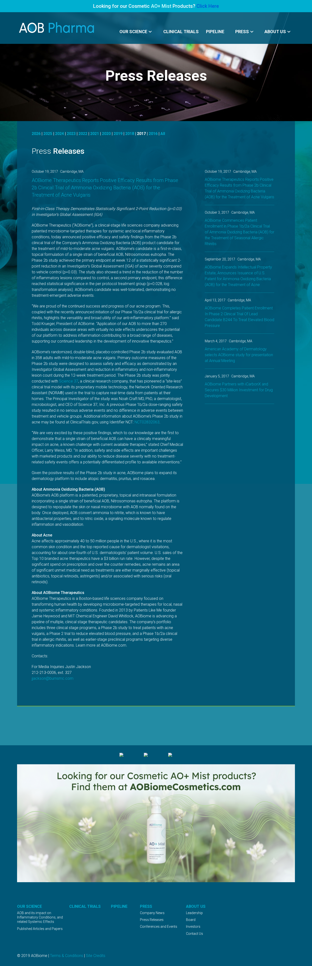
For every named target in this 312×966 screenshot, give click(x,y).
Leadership (194, 913)
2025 (47, 133)
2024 (59, 133)
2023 (71, 133)
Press (242, 31)
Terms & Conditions (66, 955)
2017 (141, 133)
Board (190, 920)
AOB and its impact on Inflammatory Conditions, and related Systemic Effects (40, 917)
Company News (152, 913)
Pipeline (215, 31)
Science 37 (68, 381)
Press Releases (152, 920)
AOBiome (57, 27)
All (162, 133)
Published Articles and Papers (40, 929)
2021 (94, 133)
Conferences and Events (158, 926)
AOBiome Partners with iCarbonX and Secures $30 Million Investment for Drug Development (239, 390)
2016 (153, 133)
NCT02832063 (147, 422)
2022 (82, 133)
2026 (36, 133)
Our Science (133, 31)
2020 (106, 133)
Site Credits (95, 955)
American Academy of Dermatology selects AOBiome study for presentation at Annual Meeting (239, 355)
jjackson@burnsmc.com (52, 678)
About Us (275, 31)
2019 (118, 133)
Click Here (207, 6)
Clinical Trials (181, 31)
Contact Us (194, 934)
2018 (129, 133)
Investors (193, 926)
